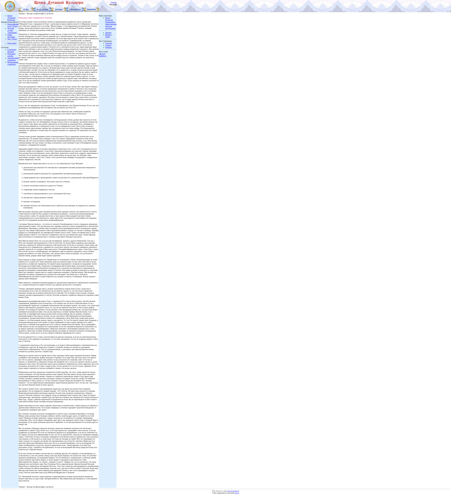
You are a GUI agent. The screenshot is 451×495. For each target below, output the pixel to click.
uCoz (237, 493)
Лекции (108, 33)
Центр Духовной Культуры (11, 18)
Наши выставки (11, 36)
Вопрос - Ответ (108, 36)
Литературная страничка (13, 59)
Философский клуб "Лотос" (13, 25)
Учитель (108, 43)
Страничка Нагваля (11, 51)
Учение (108, 45)
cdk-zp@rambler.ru (102, 55)
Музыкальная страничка (12, 63)
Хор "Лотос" (12, 39)
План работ (12, 43)
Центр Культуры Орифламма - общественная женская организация (111, 23)
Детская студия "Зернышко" (12, 30)
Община (108, 47)
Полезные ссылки (11, 55)
